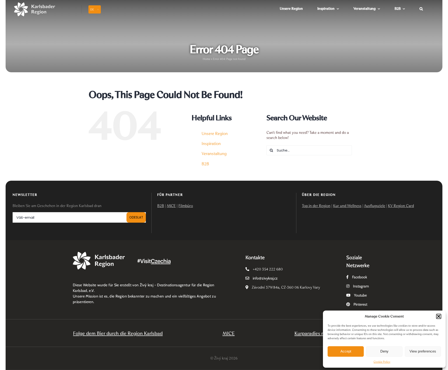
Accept (345, 351)
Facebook (359, 277)
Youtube (360, 295)
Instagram (361, 286)
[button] (438, 316)
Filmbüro (185, 206)
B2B (205, 163)
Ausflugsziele (374, 206)
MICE (171, 206)
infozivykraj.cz (265, 278)
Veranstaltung (214, 153)
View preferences (423, 351)
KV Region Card (401, 206)
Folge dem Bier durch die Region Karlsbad (118, 333)
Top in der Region (316, 206)
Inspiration (211, 143)
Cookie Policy (382, 361)
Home (206, 59)
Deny (384, 351)
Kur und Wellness (347, 206)
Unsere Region (215, 133)
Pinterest (360, 304)
